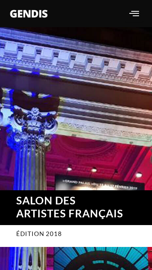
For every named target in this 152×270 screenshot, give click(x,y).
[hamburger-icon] (134, 13)
